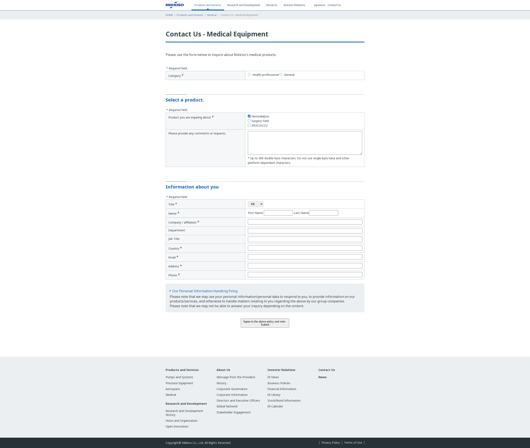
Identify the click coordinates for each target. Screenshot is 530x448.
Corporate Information (232, 395)
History (221, 383)
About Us (223, 370)
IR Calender (275, 406)
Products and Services (190, 15)
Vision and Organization (182, 421)
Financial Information (281, 389)
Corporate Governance (232, 389)
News (322, 377)
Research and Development (186, 404)
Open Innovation (177, 426)
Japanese (319, 5)
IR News (273, 377)
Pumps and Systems (179, 377)
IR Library (273, 395)
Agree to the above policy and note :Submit (265, 323)
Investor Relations (281, 370)
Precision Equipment (179, 383)
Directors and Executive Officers (238, 400)
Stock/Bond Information (284, 400)
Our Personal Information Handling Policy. (205, 291)
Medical (212, 15)
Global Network (227, 406)
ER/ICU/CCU (259, 125)
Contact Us (334, 5)
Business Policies (278, 383)
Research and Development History (184, 413)
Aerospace (173, 389)
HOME (169, 15)
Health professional (265, 75)
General (288, 75)
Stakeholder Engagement (234, 412)
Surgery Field (260, 121)
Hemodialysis (260, 116)
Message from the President (236, 377)
